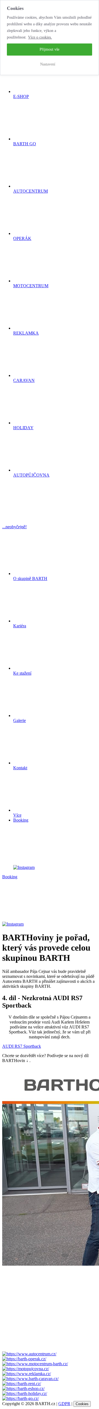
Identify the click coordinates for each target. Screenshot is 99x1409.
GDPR (64, 1403)
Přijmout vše (49, 49)
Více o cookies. (40, 37)
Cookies (82, 1404)
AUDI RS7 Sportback (21, 1046)
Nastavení (47, 64)
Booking (20, 820)
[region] (49, 37)
